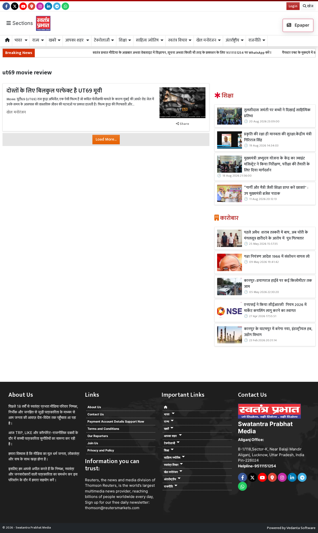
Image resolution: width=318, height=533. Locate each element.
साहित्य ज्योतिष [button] (147, 40)
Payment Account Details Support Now (115, 421)
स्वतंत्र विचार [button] (177, 40)
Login (293, 6)
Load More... (106, 139)
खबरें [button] (52, 40)
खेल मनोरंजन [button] (206, 40)
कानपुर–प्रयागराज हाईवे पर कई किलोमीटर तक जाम (278, 284)
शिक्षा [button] (123, 40)
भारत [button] (19, 40)
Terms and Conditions (103, 429)
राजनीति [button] (254, 40)
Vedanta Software (301, 528)
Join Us (92, 443)
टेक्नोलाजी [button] (102, 40)
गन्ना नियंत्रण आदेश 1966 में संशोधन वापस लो (277, 257)
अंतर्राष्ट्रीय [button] (232, 40)
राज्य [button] (35, 40)
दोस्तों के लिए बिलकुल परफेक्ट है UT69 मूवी (54, 91)
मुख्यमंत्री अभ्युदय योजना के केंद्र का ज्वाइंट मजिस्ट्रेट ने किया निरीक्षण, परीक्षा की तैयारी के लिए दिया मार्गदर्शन (277, 164)
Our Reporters (97, 436)
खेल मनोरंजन (16, 112)
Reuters (92, 480)
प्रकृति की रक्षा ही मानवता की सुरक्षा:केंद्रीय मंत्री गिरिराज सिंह (278, 137)
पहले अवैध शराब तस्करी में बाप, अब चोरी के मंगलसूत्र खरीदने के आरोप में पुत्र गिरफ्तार (276, 236)
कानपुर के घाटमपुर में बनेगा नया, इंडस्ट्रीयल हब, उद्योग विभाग (278, 332)
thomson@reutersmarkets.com (112, 507)
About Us (94, 407)
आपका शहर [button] (74, 40)
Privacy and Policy (100, 450)
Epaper (301, 25)
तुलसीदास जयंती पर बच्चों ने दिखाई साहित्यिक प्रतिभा (277, 113)
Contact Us (95, 414)
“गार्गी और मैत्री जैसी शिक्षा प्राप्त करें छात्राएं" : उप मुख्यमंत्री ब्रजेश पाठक (276, 191)
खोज (309, 6)
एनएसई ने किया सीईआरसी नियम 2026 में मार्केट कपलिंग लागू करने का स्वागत (275, 308)
